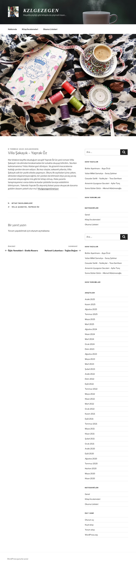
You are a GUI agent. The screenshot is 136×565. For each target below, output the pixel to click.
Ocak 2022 (89, 409)
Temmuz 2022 (91, 389)
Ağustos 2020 (91, 458)
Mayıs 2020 (90, 473)
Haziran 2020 (91, 468)
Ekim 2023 (89, 349)
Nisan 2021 (90, 434)
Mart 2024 (89, 339)
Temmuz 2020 (91, 463)
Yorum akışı (90, 530)
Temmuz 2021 (91, 424)
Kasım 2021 (90, 414)
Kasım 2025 (90, 304)
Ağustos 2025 (91, 309)
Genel (87, 214)
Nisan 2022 (90, 399)
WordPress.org (91, 535)
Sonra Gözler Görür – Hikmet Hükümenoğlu (103, 188)
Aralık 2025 (90, 299)
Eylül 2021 (89, 419)
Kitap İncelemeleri (30, 29)
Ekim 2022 (89, 379)
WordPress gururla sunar (17, 559)
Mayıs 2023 (90, 359)
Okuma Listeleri (50, 29)
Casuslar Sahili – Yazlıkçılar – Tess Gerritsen (103, 178)
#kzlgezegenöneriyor (48, 188)
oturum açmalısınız (40, 231)
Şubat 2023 (90, 369)
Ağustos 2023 (91, 354)
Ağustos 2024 (91, 329)
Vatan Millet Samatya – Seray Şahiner (101, 173)
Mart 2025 (89, 324)
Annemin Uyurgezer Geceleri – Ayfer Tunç (102, 183)
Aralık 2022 (90, 374)
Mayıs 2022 (90, 394)
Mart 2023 (89, 364)
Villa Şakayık (19, 207)
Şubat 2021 (90, 438)
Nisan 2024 (90, 334)
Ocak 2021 (89, 444)
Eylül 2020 (89, 453)
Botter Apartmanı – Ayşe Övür (97, 168)
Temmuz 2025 (91, 314)
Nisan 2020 (90, 478)
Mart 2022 (89, 404)
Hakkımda (12, 29)
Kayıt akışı (89, 525)
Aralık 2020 (90, 448)
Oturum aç (89, 520)
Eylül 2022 (89, 384)
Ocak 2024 (90, 344)
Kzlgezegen (41, 10)
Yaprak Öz (34, 207)
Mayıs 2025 (90, 319)
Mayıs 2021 (90, 429)
